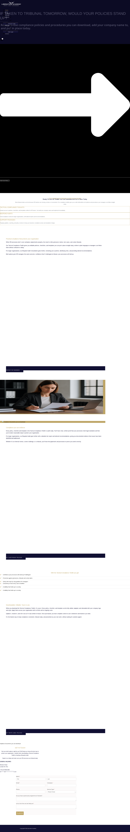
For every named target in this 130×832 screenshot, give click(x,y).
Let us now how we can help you (27, 803)
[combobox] (61, 792)
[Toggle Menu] (10, 20)
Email (20, 783)
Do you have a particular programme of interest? (29, 795)
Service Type (53, 789)
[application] (10, 17)
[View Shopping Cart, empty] (1, 40)
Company (52, 783)
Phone (17, 789)
